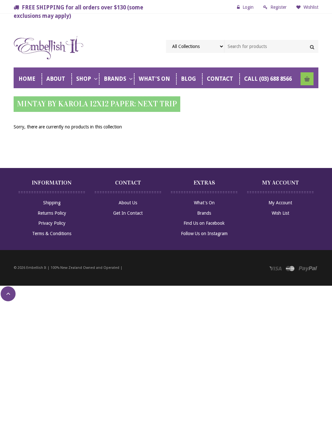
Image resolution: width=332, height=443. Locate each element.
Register (278, 7)
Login (248, 7)
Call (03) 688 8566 (268, 79)
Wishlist (310, 7)
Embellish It (36, 268)
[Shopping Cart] (307, 78)
